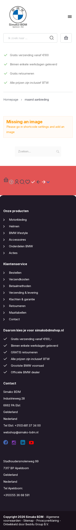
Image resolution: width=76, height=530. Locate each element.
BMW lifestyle (18, 233)
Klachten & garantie (22, 299)
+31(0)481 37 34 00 (28, 425)
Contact (14, 319)
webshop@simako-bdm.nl (20, 432)
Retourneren (17, 306)
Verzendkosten (19, 279)
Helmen (14, 226)
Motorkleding (18, 219)
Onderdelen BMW (21, 246)
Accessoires (17, 239)
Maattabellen (17, 312)
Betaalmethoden (20, 286)
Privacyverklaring (47, 520)
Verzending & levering (23, 292)
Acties (13, 253)
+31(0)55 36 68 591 (16, 495)
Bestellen (15, 272)
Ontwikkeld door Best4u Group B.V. (26, 524)
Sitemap (28, 520)
